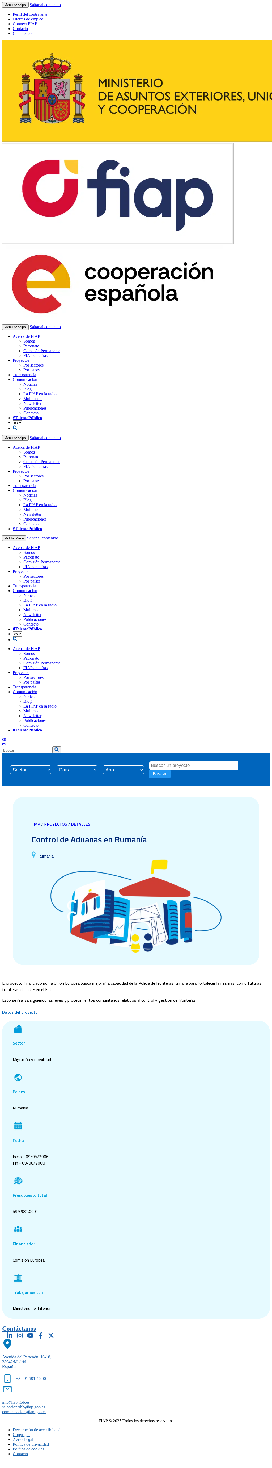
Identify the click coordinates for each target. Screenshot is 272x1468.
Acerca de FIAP (26, 336)
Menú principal (15, 5)
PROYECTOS (56, 824)
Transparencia (24, 374)
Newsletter (32, 403)
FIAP (36, 824)
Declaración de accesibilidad (37, 1430)
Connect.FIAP (25, 24)
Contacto (20, 28)
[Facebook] (40, 1335)
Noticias (30, 384)
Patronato (31, 346)
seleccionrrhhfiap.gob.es (23, 1407)
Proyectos (21, 360)
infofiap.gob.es (15, 1402)
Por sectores (33, 365)
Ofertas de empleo (28, 19)
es (4, 744)
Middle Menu (14, 538)
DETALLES (80, 824)
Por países (31, 370)
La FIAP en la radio (40, 394)
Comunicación (25, 379)
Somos (29, 341)
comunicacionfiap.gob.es (24, 1411)
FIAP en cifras (35, 355)
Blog (27, 389)
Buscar (160, 773)
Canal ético (22, 33)
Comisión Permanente (41, 350)
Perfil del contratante (30, 14)
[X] (51, 1335)
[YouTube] (30, 1335)
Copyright (21, 1434)
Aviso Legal (23, 1439)
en (4, 739)
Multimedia (32, 398)
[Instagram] (20, 1335)
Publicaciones (34, 408)
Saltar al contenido (45, 4)
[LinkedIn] (9, 1335)
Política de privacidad (31, 1444)
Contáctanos (19, 1328)
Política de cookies (28, 1449)
